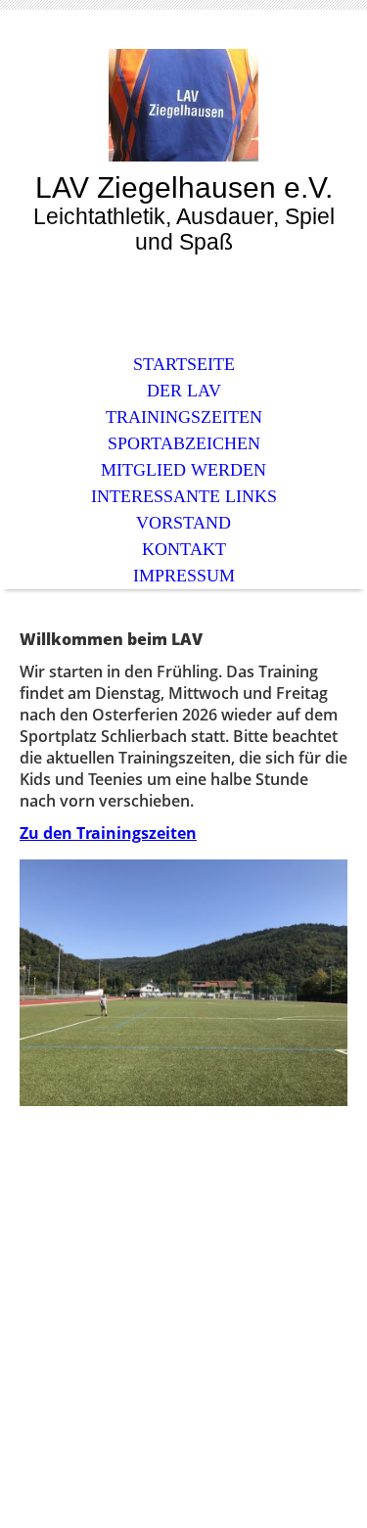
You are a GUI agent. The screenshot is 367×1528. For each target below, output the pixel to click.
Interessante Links (184, 496)
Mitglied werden (183, 470)
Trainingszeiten (184, 417)
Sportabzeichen (184, 443)
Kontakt (184, 549)
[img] (184, 105)
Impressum (184, 575)
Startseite (184, 364)
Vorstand (183, 522)
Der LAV (184, 390)
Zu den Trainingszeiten (108, 833)
